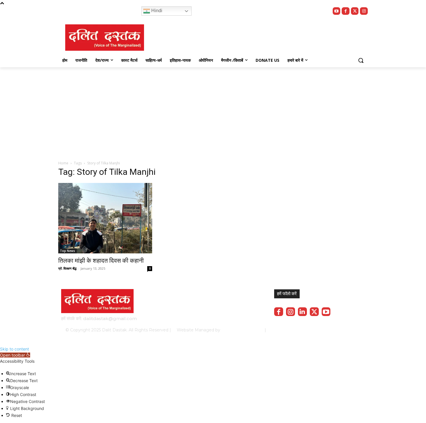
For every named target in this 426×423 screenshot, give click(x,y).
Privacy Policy (290, 330)
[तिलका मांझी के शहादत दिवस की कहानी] (105, 218)
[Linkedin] (302, 311)
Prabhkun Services (240, 330)
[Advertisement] (213, 110)
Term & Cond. (321, 330)
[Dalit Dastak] (104, 37)
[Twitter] (355, 11)
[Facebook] (345, 11)
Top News (67, 251)
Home (63, 163)
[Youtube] (337, 11)
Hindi (156, 10)
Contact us (350, 330)
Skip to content (14, 348)
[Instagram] (364, 11)
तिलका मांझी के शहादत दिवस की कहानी (101, 260)
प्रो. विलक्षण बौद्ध (67, 268)
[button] (361, 60)
